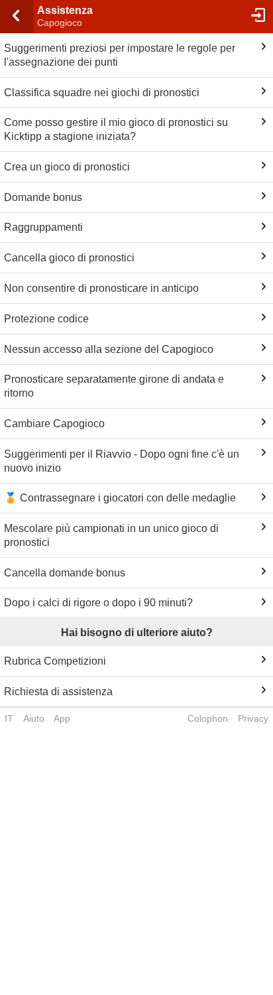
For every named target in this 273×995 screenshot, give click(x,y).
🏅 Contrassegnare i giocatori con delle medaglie (120, 497)
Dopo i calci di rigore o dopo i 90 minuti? (98, 602)
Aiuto (33, 718)
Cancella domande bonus (64, 572)
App (62, 718)
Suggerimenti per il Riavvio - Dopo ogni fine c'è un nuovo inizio (121, 461)
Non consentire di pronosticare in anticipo (101, 288)
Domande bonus (43, 197)
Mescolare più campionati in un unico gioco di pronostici (111, 535)
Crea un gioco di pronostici (67, 166)
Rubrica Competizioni (55, 661)
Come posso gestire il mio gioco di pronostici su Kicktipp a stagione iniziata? (116, 129)
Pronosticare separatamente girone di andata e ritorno (114, 386)
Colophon (208, 718)
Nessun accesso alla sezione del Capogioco (108, 349)
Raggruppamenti (43, 227)
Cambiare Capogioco (54, 423)
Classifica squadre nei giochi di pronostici (101, 92)
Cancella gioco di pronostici (69, 257)
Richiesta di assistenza (58, 691)
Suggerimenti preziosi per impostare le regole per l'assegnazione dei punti (119, 55)
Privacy (253, 718)
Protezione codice (46, 318)
